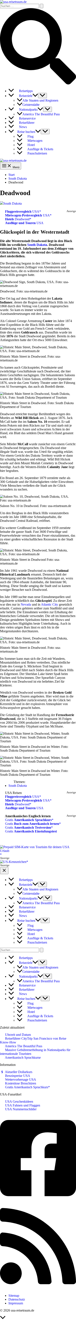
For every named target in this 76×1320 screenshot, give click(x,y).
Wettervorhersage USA (20, 1079)
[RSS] (38, 1288)
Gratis (28, 820)
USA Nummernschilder (20, 1109)
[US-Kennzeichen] (14, 862)
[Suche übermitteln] (41, 6)
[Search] (41, 950)
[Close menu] (4, 870)
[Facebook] (38, 1200)
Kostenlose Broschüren (20, 1083)
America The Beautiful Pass (23, 1046)
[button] (38, 83)
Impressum (15, 1303)
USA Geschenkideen (18, 1101)
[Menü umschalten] (42, 95)
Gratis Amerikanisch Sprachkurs (26, 1087)
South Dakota (12, 203)
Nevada (26, 604)
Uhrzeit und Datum (17, 1034)
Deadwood (17, 219)
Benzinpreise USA (17, 1075)
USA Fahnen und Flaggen (22, 1105)
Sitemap (13, 1295)
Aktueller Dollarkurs (18, 1072)
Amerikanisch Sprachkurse (22, 1057)
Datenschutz (16, 1299)
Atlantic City (49, 604)
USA (22, 211)
